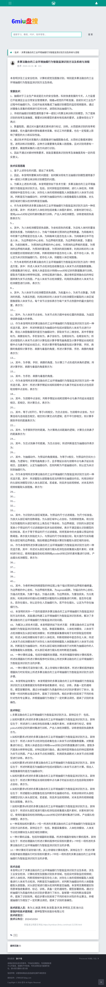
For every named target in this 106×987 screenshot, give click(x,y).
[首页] (11, 52)
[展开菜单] (10, 3)
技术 (17, 52)
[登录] (96, 3)
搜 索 (90, 34)
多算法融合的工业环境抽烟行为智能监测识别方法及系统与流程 (50, 52)
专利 (15, 935)
